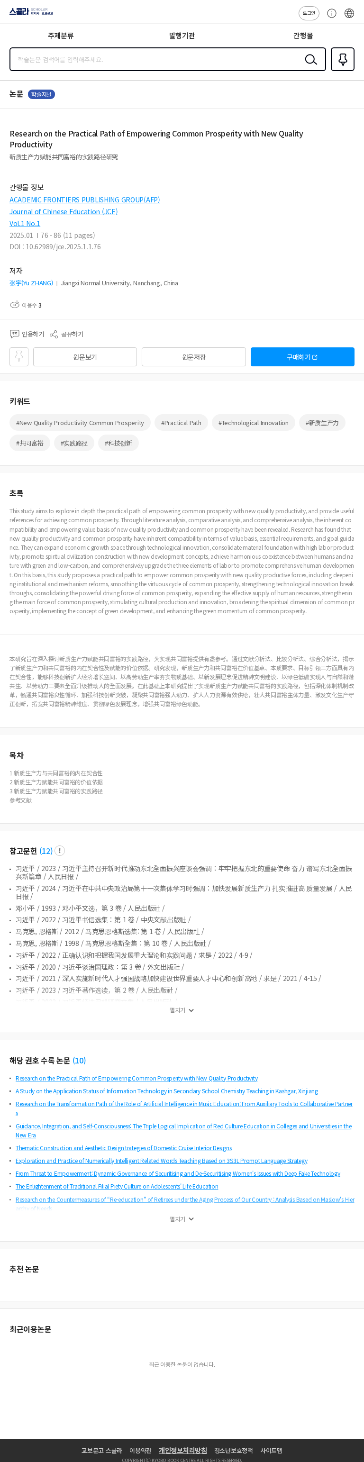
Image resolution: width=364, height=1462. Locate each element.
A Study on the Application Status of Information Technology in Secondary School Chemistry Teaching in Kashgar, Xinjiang (167, 1091)
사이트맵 (271, 1450)
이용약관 (140, 1450)
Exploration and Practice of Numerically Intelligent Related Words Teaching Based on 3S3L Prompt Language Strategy (161, 1160)
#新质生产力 (322, 422)
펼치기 (177, 1010)
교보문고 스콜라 (102, 1450)
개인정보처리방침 (183, 1450)
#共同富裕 (30, 442)
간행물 (303, 35)
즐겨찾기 (341, 70)
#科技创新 (118, 442)
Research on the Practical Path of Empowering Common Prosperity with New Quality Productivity (136, 1078)
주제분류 (61, 35)
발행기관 (182, 35)
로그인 (309, 12)
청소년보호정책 (233, 1450)
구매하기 (299, 357)
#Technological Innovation (253, 422)
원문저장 (194, 357)
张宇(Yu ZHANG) (31, 282)
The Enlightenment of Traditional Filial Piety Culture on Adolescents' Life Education (117, 1186)
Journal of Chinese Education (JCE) (63, 211)
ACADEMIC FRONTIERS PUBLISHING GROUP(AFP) (84, 199)
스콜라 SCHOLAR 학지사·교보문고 (29, 14)
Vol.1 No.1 (24, 223)
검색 (309, 66)
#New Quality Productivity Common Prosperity (80, 422)
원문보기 (85, 357)
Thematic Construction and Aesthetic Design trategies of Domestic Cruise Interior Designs (123, 1148)
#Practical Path (181, 422)
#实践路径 (74, 442)
